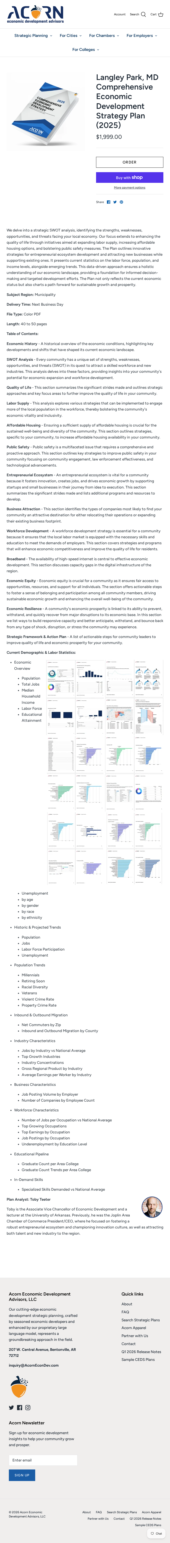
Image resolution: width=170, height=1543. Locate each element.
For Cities (68, 35)
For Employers (140, 35)
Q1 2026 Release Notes (141, 1352)
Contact (129, 1344)
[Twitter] (11, 1407)
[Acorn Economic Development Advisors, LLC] (35, 14)
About (127, 1304)
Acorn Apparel (134, 1328)
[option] (46, 111)
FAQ (125, 1312)
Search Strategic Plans (141, 1320)
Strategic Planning (31, 35)
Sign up (22, 1475)
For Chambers (102, 35)
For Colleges (83, 49)
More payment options (129, 187)
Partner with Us (135, 1336)
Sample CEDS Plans (138, 1359)
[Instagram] (27, 1407)
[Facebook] (19, 1407)
